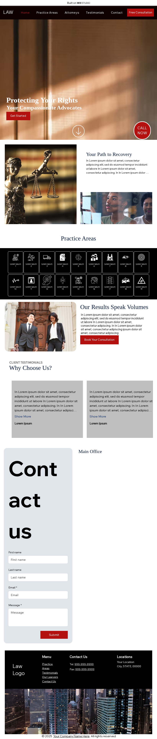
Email (12, 587)
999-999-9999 (84, 669)
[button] (142, 130)
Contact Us (49, 681)
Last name (14, 570)
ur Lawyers (51, 677)
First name (14, 552)
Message (15, 605)
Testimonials (50, 672)
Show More (23, 416)
